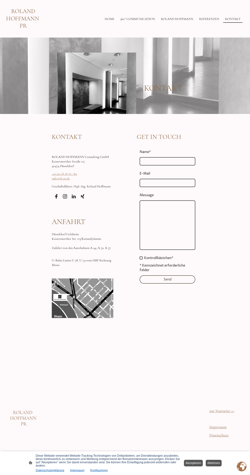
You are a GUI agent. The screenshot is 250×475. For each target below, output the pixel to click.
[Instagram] (65, 196)
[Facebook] (56, 196)
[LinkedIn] (74, 196)
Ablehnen (213, 463)
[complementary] (241, 466)
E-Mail (145, 173)
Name (145, 152)
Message (147, 195)
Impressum (77, 470)
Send (167, 279)
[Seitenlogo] (23, 32)
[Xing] (82, 196)
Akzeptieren (193, 463)
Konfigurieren (99, 470)
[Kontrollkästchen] (141, 257)
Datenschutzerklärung (50, 470)
